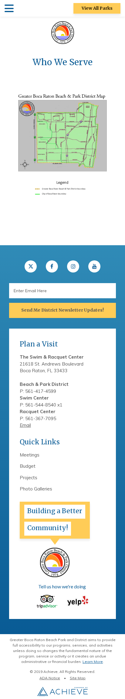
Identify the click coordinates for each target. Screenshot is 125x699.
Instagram (73, 266)
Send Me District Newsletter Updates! (62, 310)
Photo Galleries (36, 489)
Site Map (78, 678)
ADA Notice (49, 678)
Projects (28, 477)
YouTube (94, 266)
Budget (27, 466)
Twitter (31, 266)
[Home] (62, 32)
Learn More (93, 661)
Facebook (52, 266)
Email (25, 425)
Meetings (29, 455)
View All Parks (97, 8)
